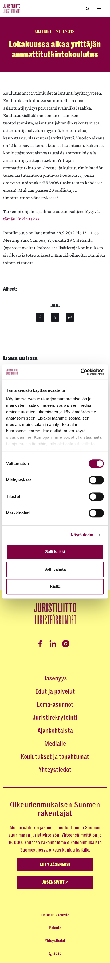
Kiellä (55, 586)
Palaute (55, 927)
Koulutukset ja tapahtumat (55, 756)
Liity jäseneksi (55, 864)
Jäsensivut (54, 882)
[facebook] (40, 317)
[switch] (96, 480)
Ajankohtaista (55, 730)
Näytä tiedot (82, 535)
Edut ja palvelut (55, 691)
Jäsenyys (55, 678)
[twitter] (55, 317)
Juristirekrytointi (55, 717)
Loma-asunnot (55, 704)
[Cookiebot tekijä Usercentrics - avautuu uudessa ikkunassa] (80, 371)
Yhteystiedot (55, 769)
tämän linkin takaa (21, 218)
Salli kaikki (55, 551)
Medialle (55, 743)
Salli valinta (55, 569)
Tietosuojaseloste (55, 915)
